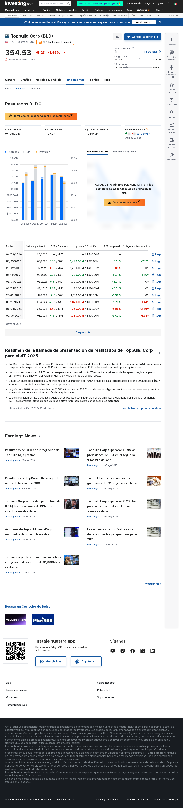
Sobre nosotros (106, 682)
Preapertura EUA (66, 15)
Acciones (12, 15)
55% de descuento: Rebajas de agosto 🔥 (100, 3)
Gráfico (26, 79)
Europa (161, 15)
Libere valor (150, 51)
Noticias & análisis (48, 79)
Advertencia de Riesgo (166, 799)
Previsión (35, 88)
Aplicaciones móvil (17, 689)
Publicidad (103, 689)
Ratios (8, 88)
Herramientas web (16, 704)
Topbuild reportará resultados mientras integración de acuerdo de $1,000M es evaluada (33, 562)
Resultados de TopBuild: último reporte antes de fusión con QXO (32, 480)
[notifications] (169, 3)
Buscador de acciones (34, 15)
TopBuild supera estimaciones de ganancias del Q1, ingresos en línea (112, 480)
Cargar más (83, 332)
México (51, 15)
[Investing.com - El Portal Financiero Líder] (19, 3)
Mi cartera (12, 697)
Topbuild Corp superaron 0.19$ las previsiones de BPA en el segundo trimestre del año (111, 455)
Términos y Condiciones (106, 799)
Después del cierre (86, 15)
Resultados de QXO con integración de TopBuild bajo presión (32, 452)
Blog (8, 682)
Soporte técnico (106, 697)
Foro (107, 79)
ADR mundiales (119, 15)
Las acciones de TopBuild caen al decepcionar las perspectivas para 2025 (112, 534)
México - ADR (136, 15)
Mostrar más (153, 583)
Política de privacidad (136, 799)
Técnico (94, 79)
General (10, 79)
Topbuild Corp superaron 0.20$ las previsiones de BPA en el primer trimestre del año (111, 506)
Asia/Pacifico (174, 15)
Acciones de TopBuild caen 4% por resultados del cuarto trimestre (30, 531)
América (150, 15)
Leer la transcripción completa (141, 408)
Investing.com (12, 460)
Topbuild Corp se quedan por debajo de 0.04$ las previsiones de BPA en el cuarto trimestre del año (33, 506)
